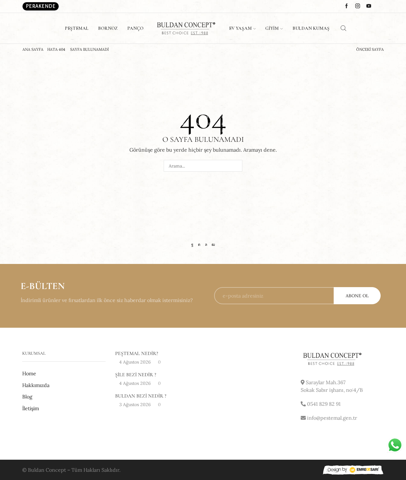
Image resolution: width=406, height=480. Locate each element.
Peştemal (76, 28)
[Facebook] (192, 245)
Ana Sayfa (33, 49)
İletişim (30, 408)
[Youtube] (213, 245)
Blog (27, 396)
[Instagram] (199, 245)
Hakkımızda (35, 385)
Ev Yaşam (240, 28)
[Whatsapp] (206, 245)
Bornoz (108, 28)
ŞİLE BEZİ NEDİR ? (135, 375)
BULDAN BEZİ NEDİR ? (140, 396)
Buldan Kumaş (311, 28)
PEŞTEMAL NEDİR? (136, 353)
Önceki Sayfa (370, 49)
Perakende (41, 6)
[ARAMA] (236, 166)
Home (29, 373)
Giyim (272, 28)
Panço (135, 28)
